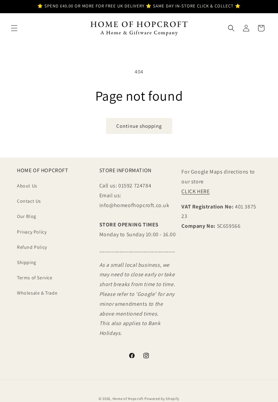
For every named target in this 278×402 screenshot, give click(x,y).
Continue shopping (139, 126)
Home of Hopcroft (128, 398)
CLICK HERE (195, 191)
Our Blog (26, 216)
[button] (14, 28)
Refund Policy (32, 247)
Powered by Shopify (161, 398)
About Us (27, 186)
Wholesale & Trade (37, 293)
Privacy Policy (31, 232)
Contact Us (29, 201)
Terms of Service (35, 278)
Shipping (26, 262)
